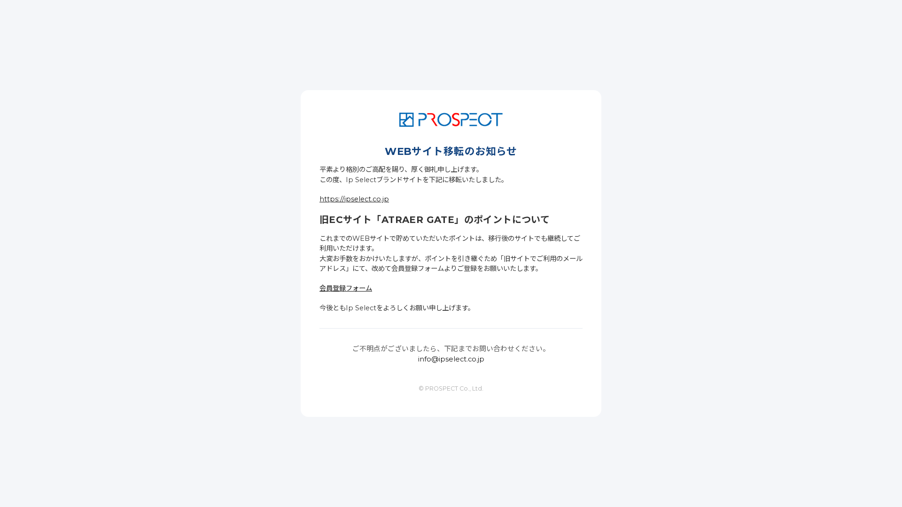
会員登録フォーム (345, 288)
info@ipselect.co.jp (451, 359)
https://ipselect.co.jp (354, 199)
